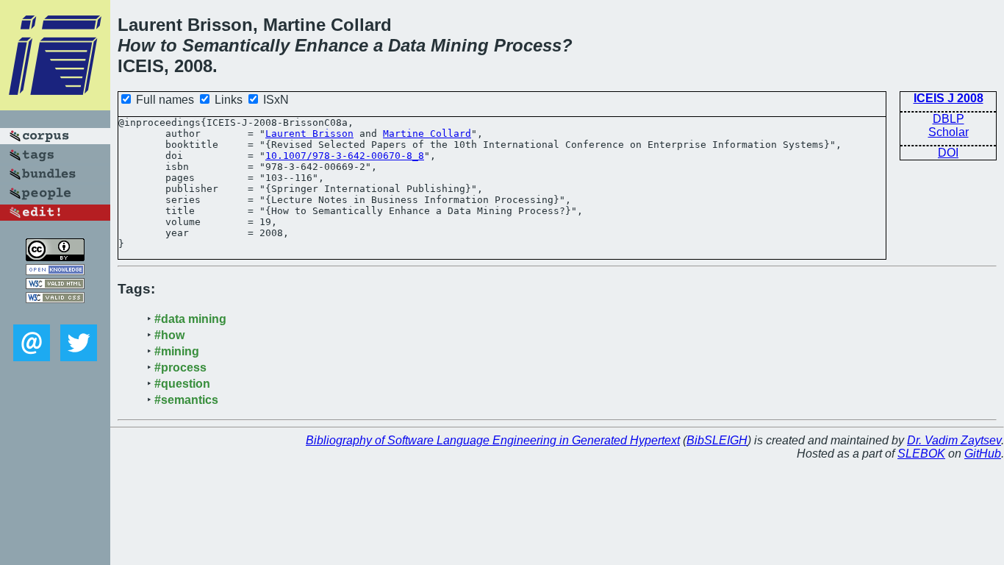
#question (182, 383)
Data (407, 45)
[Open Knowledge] (55, 271)
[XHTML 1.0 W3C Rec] (55, 285)
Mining (460, 45)
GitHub (982, 453)
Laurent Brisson (309, 133)
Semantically (236, 45)
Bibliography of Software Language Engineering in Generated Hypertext (493, 440)
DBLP (948, 119)
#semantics (186, 400)
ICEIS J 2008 (948, 98)
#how (169, 335)
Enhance (331, 45)
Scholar (948, 132)
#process (180, 367)
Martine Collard (427, 133)
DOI (948, 152)
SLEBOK (921, 453)
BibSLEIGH (716, 440)
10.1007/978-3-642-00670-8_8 (344, 155)
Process (528, 45)
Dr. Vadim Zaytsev (954, 440)
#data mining (190, 319)
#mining (176, 351)
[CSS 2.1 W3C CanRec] (55, 314)
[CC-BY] (55, 257)
